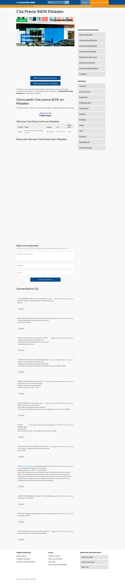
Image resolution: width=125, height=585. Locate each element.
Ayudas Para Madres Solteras (88, 68)
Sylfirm (55, 513)
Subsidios (82, 114)
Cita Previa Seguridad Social (88, 40)
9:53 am (71, 531)
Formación (82, 136)
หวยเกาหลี (53, 446)
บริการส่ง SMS (49, 381)
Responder (21, 309)
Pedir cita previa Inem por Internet (46, 78)
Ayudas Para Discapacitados (88, 46)
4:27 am (71, 360)
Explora (84, 2)
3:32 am (71, 425)
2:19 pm (71, 318)
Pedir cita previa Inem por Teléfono (46, 83)
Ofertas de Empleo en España (26, 561)
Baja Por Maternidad (85, 35)
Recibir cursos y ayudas (99, 2)
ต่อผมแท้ (54, 531)
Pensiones (82, 120)
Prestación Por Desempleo (87, 51)
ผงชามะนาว (53, 496)
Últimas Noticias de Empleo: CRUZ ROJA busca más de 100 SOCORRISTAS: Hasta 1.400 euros (63, 6)
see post (51, 360)
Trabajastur (83, 74)
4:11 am (71, 446)
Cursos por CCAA (84, 92)
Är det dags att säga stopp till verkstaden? (42, 425)
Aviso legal (51, 561)
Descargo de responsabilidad (57, 564)
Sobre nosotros (21, 556)
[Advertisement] (45, 61)
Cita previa (82, 86)
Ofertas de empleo (87, 557)
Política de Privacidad (55, 559)
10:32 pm (70, 466)
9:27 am (71, 513)
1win (55, 299)
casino (33, 344)
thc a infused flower (28, 466)
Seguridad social (84, 142)
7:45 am (71, 338)
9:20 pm (71, 299)
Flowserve (53, 318)
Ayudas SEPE (83, 97)
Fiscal (81, 131)
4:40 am (71, 496)
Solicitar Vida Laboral (88, 562)
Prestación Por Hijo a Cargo (88, 57)
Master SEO (85, 567)
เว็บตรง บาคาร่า (50, 403)
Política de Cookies (54, 556)
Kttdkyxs (53, 338)
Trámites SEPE (84, 108)
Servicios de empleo (85, 148)
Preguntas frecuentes (23, 559)
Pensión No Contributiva (87, 63)
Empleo (81, 125)
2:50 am (71, 403)
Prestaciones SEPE (85, 103)
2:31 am (71, 381)
